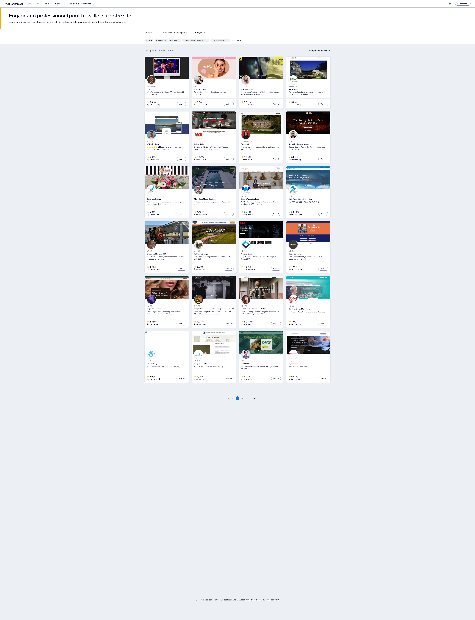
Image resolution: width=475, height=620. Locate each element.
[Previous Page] (215, 398)
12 (242, 398)
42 (255, 398)
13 (246, 398)
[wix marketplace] (14, 3)
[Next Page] (260, 398)
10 (233, 398)
